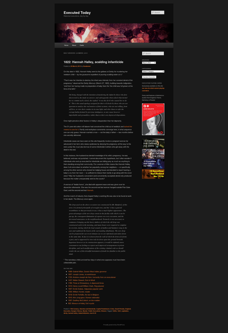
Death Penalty (120, 309)
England (128, 309)
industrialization (83, 313)
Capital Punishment (102, 309)
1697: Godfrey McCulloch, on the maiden (84, 300)
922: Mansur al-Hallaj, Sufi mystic (81, 303)
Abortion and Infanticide (88, 309)
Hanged (73, 311)
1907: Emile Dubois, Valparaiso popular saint (85, 289)
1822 (119, 311)
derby (66, 313)
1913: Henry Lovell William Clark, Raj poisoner (86, 286)
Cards (82, 45)
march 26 (93, 313)
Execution (67, 311)
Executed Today (77, 12)
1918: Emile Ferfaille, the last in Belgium (83, 294)
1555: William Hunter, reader (79, 291)
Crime (112, 309)
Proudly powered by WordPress (114, 325)
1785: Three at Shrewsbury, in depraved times (86, 283)
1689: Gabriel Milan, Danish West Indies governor (87, 271)
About (74, 45)
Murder (85, 311)
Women (103, 311)
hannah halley (73, 313)
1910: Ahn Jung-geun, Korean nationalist (83, 297)
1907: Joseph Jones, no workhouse (82, 274)
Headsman (86, 66)
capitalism (124, 311)
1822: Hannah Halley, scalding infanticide (93, 62)
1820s (115, 311)
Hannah (90, 190)
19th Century (74, 309)
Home (66, 45)
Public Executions (94, 311)
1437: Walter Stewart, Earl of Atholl (81, 280)
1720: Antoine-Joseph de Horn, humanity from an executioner (92, 277)
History (79, 311)
